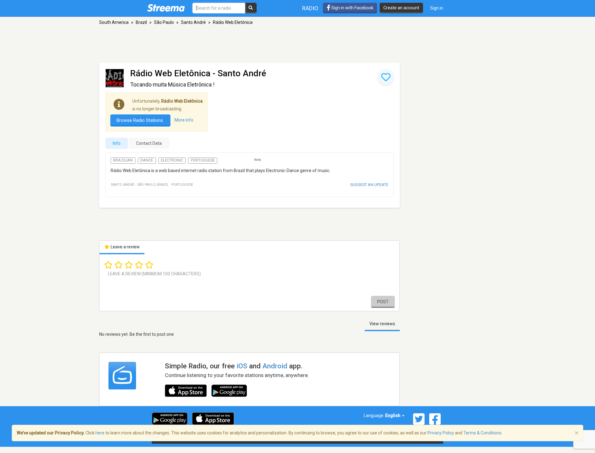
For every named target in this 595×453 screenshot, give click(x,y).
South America (114, 22)
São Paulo (164, 22)
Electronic (172, 160)
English (393, 415)
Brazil (141, 22)
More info (183, 120)
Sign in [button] (436, 8)
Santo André (193, 22)
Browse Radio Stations (140, 120)
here (99, 432)
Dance (146, 160)
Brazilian (123, 160)
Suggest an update (369, 184)
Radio (310, 8)
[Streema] (166, 7)
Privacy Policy (440, 432)
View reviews (382, 323)
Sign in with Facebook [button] (351, 7)
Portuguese (203, 160)
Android (274, 366)
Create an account (401, 7)
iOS (241, 366)
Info (117, 143)
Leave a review (125, 246)
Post (383, 301)
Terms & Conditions (482, 432)
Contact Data (149, 143)
